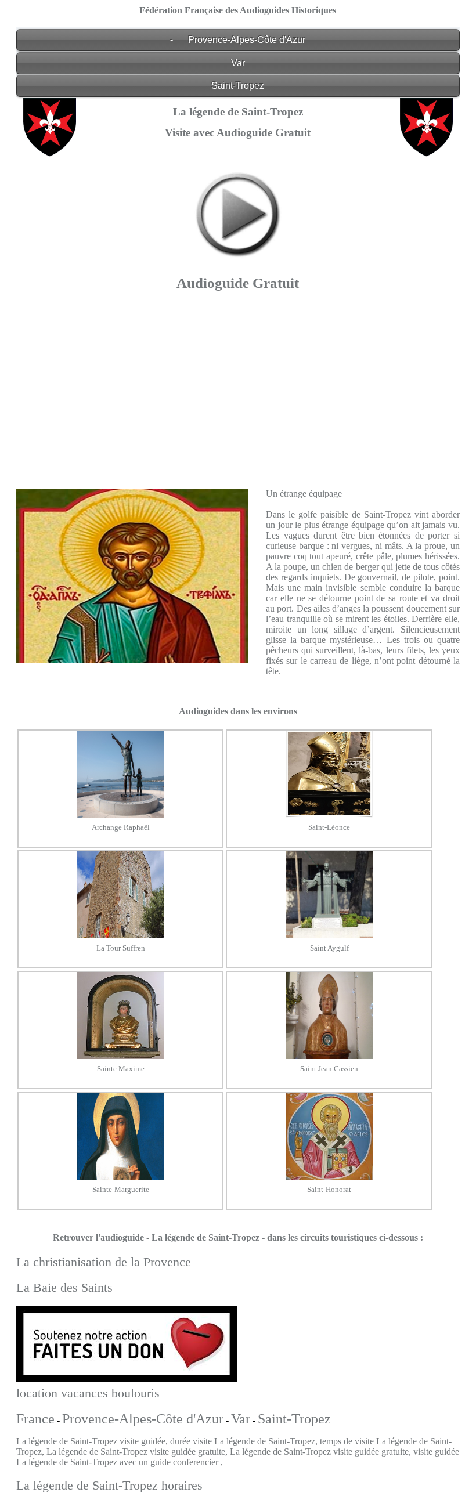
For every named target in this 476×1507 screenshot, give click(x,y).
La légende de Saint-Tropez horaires (109, 1485)
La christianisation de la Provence (103, 1262)
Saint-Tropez (237, 86)
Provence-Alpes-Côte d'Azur (246, 40)
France (35, 1418)
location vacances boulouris (88, 1393)
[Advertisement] (238, 386)
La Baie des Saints (64, 1287)
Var (238, 63)
